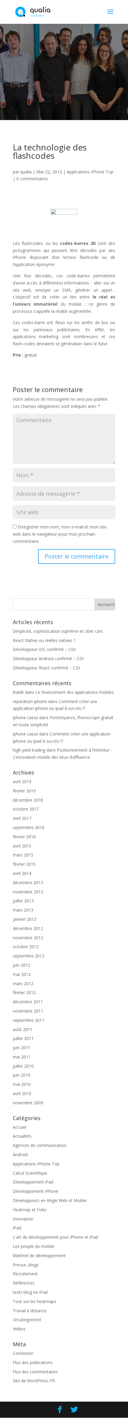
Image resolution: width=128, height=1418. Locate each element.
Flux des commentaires (35, 1372)
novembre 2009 (28, 1103)
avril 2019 (22, 781)
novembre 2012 (28, 937)
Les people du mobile (33, 1246)
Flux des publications (33, 1362)
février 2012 (24, 992)
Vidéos (19, 1329)
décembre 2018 (28, 800)
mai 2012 (22, 974)
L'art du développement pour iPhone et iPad (55, 1237)
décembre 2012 (28, 928)
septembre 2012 (28, 956)
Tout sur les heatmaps (34, 1301)
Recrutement (25, 1273)
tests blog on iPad (30, 1292)
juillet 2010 (23, 1066)
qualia (26, 172)
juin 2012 (21, 965)
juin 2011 (21, 1047)
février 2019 (24, 791)
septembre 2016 (28, 827)
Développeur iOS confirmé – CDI (44, 649)
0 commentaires (32, 178)
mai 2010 (22, 1084)
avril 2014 (22, 873)
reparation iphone (30, 701)
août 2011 (22, 1029)
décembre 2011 (28, 1002)
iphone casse (25, 717)
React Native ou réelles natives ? (44, 640)
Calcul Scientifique (30, 1173)
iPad (17, 1228)
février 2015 (24, 864)
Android (20, 1154)
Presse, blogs (26, 1265)
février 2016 (24, 836)
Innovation (23, 1219)
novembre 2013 (28, 892)
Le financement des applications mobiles (74, 692)
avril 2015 (22, 846)
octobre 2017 (26, 809)
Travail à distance (29, 1310)
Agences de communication (39, 1145)
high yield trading (29, 750)
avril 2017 (22, 818)
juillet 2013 (23, 901)
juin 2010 (21, 1075)
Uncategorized (27, 1319)
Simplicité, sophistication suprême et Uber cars (58, 631)
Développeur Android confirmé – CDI (48, 658)
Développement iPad (33, 1182)
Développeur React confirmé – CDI (46, 668)
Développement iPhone (35, 1191)
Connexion (23, 1353)
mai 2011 (22, 1057)
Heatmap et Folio (29, 1209)
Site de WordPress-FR (34, 1380)
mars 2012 (23, 983)
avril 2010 (22, 1093)
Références (24, 1283)
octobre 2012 (26, 946)
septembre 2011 (28, 1020)
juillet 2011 (23, 1038)
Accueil (19, 1127)
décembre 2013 (28, 882)
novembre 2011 (28, 1011)
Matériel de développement (39, 1255)
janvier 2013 (24, 919)
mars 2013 (23, 910)
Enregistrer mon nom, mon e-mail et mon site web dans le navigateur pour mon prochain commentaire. (60, 534)
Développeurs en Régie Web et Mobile (50, 1200)
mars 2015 (23, 855)
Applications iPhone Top (90, 172)
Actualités (22, 1136)
